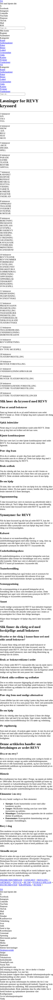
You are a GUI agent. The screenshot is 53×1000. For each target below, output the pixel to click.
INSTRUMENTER (8, 885)
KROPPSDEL (25, 885)
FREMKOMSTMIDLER (11, 880)
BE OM (27, 882)
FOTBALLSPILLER (41, 882)
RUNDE (37, 885)
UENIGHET (29, 880)
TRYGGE (17, 882)
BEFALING (42, 880)
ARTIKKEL (5, 882)
